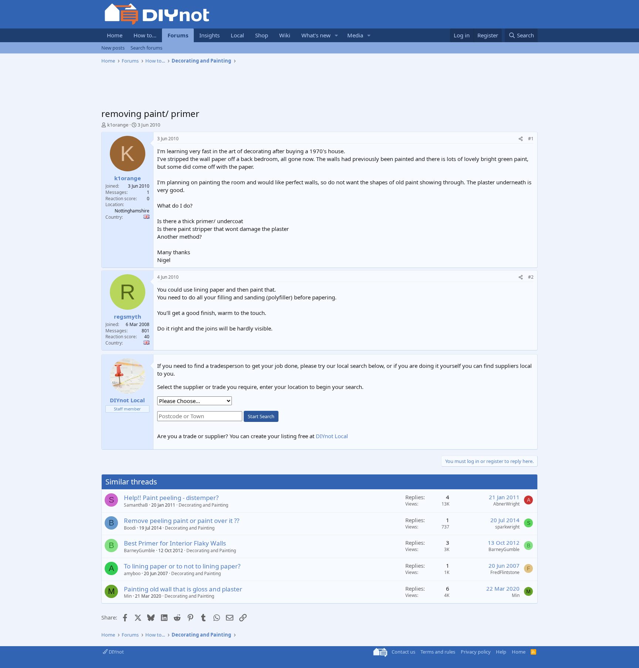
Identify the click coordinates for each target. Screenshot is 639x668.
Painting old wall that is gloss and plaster (183, 589)
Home (114, 35)
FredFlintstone (505, 572)
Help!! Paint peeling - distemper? (171, 497)
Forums (178, 35)
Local (237, 35)
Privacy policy (476, 651)
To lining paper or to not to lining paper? (182, 566)
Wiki (284, 35)
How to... (144, 35)
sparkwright (507, 527)
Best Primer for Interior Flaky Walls (175, 543)
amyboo (132, 573)
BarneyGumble (139, 550)
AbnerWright (506, 504)
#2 (531, 277)
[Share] (520, 139)
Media (355, 35)
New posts (113, 47)
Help (501, 651)
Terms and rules (437, 651)
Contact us (403, 651)
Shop (261, 35)
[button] (336, 35)
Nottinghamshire (132, 211)
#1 (531, 138)
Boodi (130, 528)
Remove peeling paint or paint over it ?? (181, 520)
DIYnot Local (332, 436)
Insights (209, 35)
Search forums (146, 47)
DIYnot (116, 651)
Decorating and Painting (203, 505)
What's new (316, 35)
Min (128, 596)
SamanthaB (136, 505)
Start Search (261, 416)
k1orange (117, 124)
